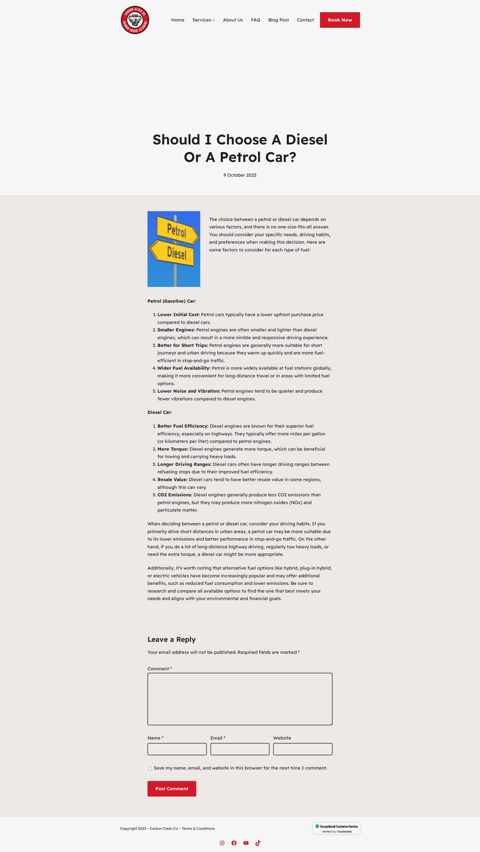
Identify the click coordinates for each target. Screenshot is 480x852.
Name (156, 738)
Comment (160, 669)
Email (218, 738)
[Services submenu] (213, 20)
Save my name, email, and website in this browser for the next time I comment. (240, 768)
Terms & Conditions (198, 828)
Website (282, 738)
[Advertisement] (240, 76)
